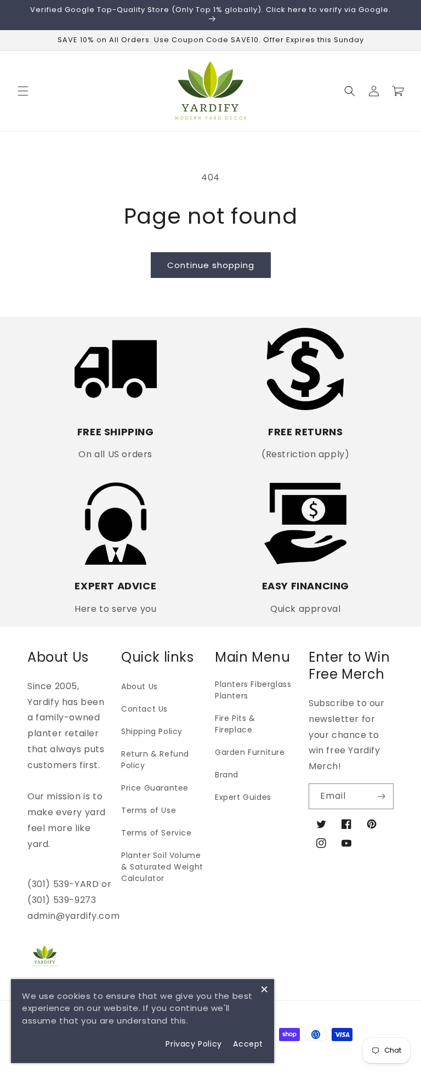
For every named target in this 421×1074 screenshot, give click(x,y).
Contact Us (144, 708)
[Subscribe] (381, 796)
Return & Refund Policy (155, 759)
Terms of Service (156, 832)
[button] (23, 91)
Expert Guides (243, 797)
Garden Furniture (250, 752)
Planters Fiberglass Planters (253, 690)
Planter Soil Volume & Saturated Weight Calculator (162, 867)
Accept (248, 1043)
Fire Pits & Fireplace (235, 724)
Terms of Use (148, 810)
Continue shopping (210, 265)
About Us (139, 686)
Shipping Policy (152, 731)
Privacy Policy (193, 1043)
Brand (226, 774)
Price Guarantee (155, 787)
